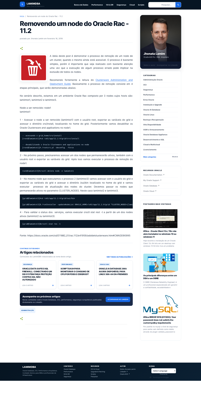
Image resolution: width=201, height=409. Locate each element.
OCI (145, 85)
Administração (27, 310)
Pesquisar (94, 376)
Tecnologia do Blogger (161, 377)
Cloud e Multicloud (151, 144)
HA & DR (109, 5)
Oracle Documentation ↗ (153, 175)
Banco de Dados (81, 5)
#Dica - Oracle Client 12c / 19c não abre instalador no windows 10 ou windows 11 (159, 234)
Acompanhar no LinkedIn (118, 299)
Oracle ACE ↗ (125, 374)
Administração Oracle (153, 80)
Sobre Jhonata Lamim (128, 369)
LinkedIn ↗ (124, 372)
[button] (21, 48)
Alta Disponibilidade (152, 125)
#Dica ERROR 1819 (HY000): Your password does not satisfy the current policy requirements (159, 320)
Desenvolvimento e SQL (153, 140)
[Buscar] (178, 5)
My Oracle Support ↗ (152, 180)
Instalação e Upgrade (152, 105)
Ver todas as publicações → (120, 257)
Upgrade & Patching (98, 372)
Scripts (141, 5)
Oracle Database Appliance (155, 134)
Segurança (121, 5)
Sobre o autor (149, 65)
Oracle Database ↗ (151, 186)
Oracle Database (69, 369)
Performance (97, 5)
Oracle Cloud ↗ (149, 191)
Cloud (132, 5)
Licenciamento (149, 149)
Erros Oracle (148, 100)
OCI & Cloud (95, 369)
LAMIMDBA (33, 3)
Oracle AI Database (151, 109)
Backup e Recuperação (153, 120)
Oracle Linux (148, 115)
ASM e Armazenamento (153, 130)
